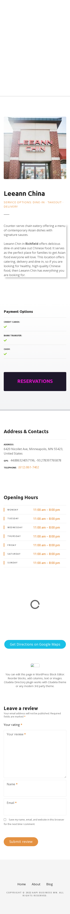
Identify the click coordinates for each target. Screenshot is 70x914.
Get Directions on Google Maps (35, 644)
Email (9, 803)
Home (21, 884)
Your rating (12, 725)
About (36, 884)
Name (10, 784)
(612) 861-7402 (28, 467)
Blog (49, 884)
